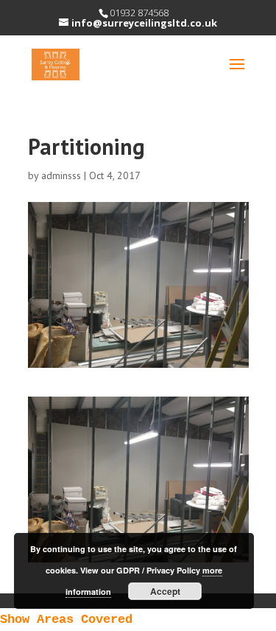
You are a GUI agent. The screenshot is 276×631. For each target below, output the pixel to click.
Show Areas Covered (66, 620)
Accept (165, 591)
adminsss (61, 175)
